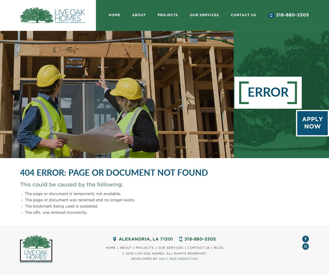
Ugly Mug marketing (178, 259)
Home (114, 15)
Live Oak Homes (52, 15)
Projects (168, 15)
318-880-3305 (292, 15)
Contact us (243, 15)
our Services (204, 15)
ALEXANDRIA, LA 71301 (146, 239)
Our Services (171, 248)
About (139, 15)
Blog (219, 248)
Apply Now (312, 123)
